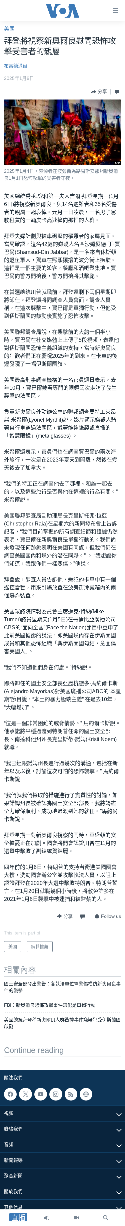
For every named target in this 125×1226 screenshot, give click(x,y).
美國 (9, 29)
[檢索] (106, 1217)
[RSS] (71, 1094)
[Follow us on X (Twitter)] (25, 1094)
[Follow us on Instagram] (55, 1094)
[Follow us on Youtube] (40, 1094)
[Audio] (47, 1217)
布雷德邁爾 (15, 66)
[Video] (76, 1217)
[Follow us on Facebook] (10, 1094)
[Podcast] (86, 1094)
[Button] (99, 92)
